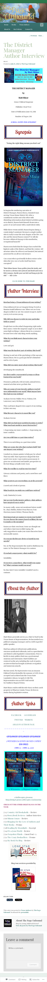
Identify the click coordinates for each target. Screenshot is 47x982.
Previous (33, 36)
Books (14, 25)
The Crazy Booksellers (17, 837)
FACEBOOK (16, 715)
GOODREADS (30, 715)
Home (6, 25)
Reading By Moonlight (17, 828)
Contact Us (28, 29)
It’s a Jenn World (14, 831)
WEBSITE (29, 719)
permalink (25, 912)
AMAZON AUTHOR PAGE (23, 724)
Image (6, 61)
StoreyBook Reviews (16, 815)
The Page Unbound (28, 64)
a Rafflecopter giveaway (23, 797)
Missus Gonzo (13, 818)
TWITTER (18, 719)
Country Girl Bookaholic (18, 812)
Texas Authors (24, 25)
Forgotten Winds (15, 834)
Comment (33, 965)
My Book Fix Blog (14, 840)
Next (41, 36)
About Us (7, 29)
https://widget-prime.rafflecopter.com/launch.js (23, 800)
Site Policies (17, 29)
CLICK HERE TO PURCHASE (23, 281)
